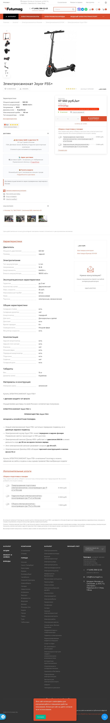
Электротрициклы (51, 565)
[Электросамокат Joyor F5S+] (60, 53)
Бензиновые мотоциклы (53, 579)
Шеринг (47, 684)
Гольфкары (48, 605)
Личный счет (73, 546)
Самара (24, 586)
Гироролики (48, 602)
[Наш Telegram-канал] (3, 717)
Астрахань (25, 592)
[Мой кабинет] (106, 2)
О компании (25, 550)
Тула (22, 619)
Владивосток (26, 598)
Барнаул (24, 595)
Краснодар (25, 568)
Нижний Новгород (28, 580)
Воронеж (24, 601)
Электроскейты (49, 619)
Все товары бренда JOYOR (87, 253)
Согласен (40, 717)
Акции (6, 550)
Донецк (24, 604)
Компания (26, 546)
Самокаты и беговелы (52, 671)
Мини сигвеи (49, 585)
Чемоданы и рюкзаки (52, 687)
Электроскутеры (50, 562)
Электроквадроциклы (52, 568)
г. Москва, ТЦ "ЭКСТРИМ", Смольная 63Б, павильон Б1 (22, 210)
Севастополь (25, 589)
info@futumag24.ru (94, 577)
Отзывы (24, 553)
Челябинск (25, 577)
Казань (23, 571)
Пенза (23, 613)
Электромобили (50, 599)
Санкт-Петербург (27, 565)
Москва (24, 562)
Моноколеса (48, 593)
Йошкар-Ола (26, 607)
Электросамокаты (50, 550)
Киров (23, 610)
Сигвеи (47, 608)
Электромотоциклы (51, 571)
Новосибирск (26, 583)
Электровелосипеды (51, 553)
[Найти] (73, 9)
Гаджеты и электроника (53, 635)
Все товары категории (85, 250)
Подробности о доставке (26, 174)
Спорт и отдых (49, 643)
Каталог (7, 546)
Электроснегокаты (51, 616)
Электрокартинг (50, 596)
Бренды (7, 561)
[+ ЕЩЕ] (103, 16)
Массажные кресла (51, 622)
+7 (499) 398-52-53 (39, 8)
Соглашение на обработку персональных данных (86, 714)
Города (24, 558)
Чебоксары (25, 622)
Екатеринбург (26, 574)
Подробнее (35, 162)
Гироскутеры (48, 582)
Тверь (23, 616)
